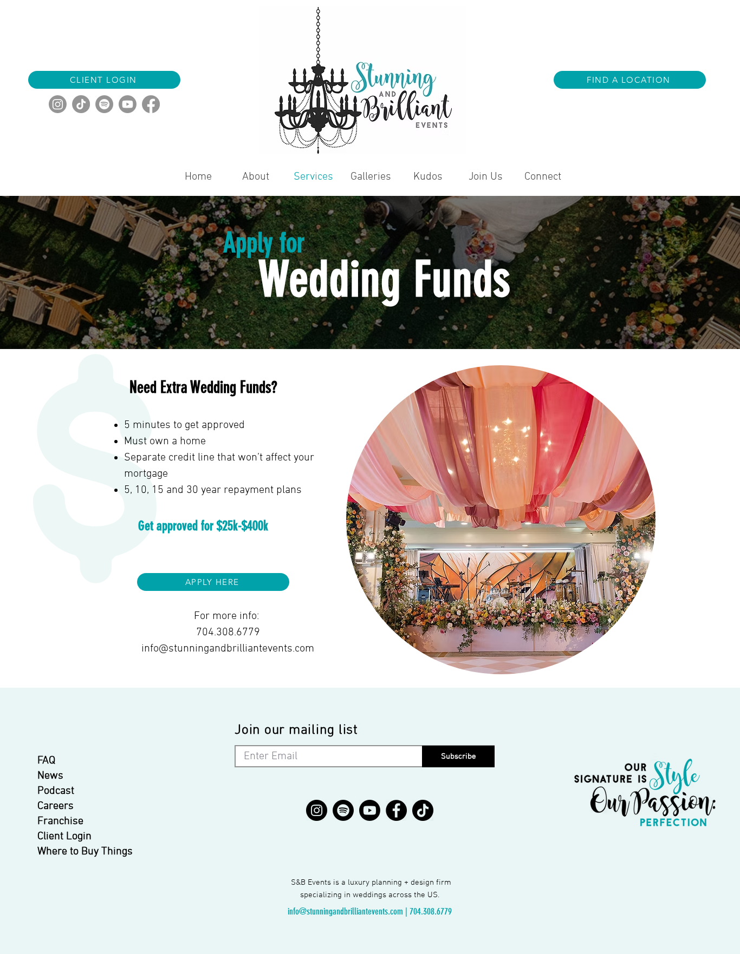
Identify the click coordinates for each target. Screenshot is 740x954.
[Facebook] (151, 104)
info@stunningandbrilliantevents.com (227, 648)
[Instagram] (58, 104)
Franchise (60, 821)
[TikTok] (81, 104)
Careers (55, 806)
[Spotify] (104, 104)
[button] (630, 80)
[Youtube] (128, 104)
